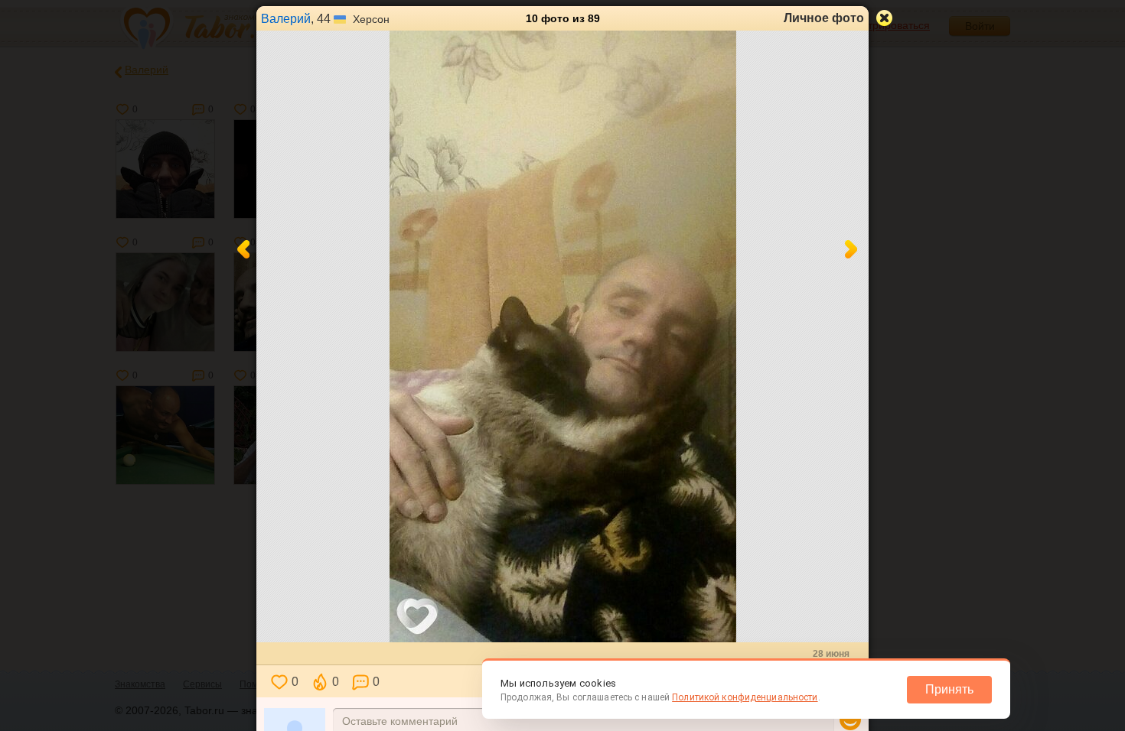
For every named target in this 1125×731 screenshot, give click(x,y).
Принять (949, 689)
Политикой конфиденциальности (744, 697)
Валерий (286, 18)
